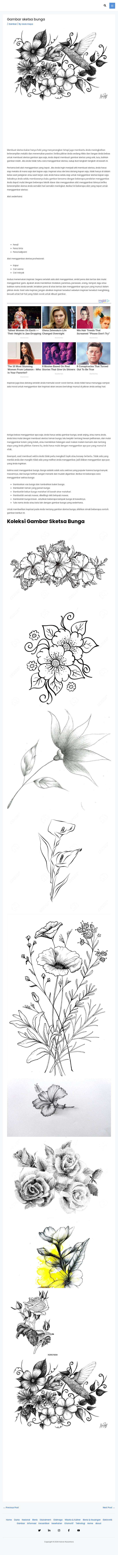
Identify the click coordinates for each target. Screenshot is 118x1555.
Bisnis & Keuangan (92, 1519)
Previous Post (11, 1507)
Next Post (109, 1507)
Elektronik (107, 1519)
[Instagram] (59, 1530)
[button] (105, 6)
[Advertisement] (59, 127)
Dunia (17, 1519)
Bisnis (35, 1519)
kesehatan (57, 1523)
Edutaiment (45, 1519)
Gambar (13, 24)
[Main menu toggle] (112, 6)
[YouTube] (78, 1530)
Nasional (26, 1519)
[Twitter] (39, 1530)
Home (9, 1519)
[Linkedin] (49, 1530)
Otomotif (68, 1523)
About (98, 1523)
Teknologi (80, 1523)
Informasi (31, 1523)
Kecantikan (44, 1523)
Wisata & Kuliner (73, 1519)
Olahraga (57, 1519)
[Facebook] (68, 1530)
